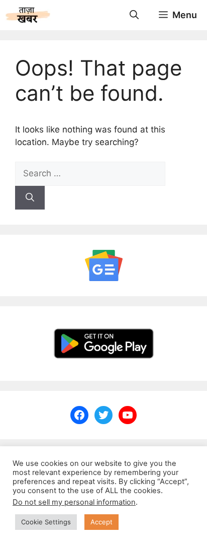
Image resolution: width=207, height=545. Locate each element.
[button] (134, 15)
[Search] (30, 198)
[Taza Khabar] (28, 15)
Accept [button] (101, 522)
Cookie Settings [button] (46, 522)
